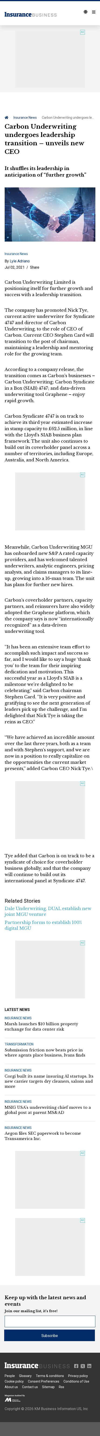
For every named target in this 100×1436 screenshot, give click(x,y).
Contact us (30, 1387)
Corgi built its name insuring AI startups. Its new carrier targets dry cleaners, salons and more (49, 1081)
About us (11, 1387)
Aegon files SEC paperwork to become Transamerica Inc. (43, 1136)
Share (34, 267)
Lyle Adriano (20, 261)
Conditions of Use (76, 1381)
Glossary (25, 1376)
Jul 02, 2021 (15, 267)
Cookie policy (14, 1381)
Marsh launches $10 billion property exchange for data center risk (41, 1026)
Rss (61, 1387)
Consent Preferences (43, 1381)
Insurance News (25, 117)
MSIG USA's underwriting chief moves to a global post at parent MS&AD (48, 1110)
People (10, 1376)
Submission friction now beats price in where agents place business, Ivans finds (45, 1052)
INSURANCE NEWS (18, 1018)
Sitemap (48, 1387)
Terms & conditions (50, 1376)
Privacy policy (78, 1376)
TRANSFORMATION (19, 1044)
